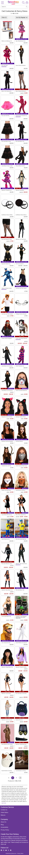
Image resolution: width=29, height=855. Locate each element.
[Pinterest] (10, 850)
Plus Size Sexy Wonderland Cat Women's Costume (7, 65)
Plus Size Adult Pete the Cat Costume (21, 539)
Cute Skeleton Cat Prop (21, 770)
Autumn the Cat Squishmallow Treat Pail (21, 719)
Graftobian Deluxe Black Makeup (21, 214)
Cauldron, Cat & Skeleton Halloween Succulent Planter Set (21, 617)
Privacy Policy (5, 830)
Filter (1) (4, 17)
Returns (3, 815)
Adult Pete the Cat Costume (5, 539)
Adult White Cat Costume (21, 642)
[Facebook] (1, 850)
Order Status (4, 812)
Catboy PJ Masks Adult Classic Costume (7, 288)
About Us (3, 822)
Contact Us (4, 810)
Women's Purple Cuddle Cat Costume (21, 667)
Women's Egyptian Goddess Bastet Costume (21, 190)
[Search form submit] (26, 6)
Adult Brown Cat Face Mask (20, 490)
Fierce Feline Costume (20, 65)
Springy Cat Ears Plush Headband (21, 416)
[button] (27, 3)
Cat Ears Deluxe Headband (19, 441)
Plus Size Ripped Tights (7, 239)
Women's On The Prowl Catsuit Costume (21, 239)
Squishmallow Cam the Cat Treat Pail (7, 770)
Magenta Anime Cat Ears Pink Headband (7, 416)
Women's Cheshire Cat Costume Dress (6, 190)
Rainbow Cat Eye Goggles (7, 441)
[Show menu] (2, 3)
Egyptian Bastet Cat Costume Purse (6, 263)
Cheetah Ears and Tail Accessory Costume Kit (7, 465)
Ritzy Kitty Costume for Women (21, 514)
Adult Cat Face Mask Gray (21, 465)
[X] (8, 850)
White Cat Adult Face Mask (6, 490)
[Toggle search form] (23, 3)
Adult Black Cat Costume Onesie (7, 390)
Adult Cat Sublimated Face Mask (21, 390)
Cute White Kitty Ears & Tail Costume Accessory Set (7, 514)
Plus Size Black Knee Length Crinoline (6, 141)
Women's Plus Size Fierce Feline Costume (21, 563)
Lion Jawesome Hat (6, 642)
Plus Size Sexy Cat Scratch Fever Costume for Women (21, 693)
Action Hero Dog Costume (21, 338)
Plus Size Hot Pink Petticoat (5, 115)
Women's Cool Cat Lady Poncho (7, 719)
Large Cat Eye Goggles (7, 338)
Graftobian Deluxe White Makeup (7, 214)
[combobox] (13, 6)
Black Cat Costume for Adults (6, 91)
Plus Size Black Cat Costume (20, 141)
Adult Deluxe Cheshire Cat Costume (21, 115)
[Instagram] (3, 850)
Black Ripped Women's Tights (21, 91)
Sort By (20, 17)
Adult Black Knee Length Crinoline (7, 165)
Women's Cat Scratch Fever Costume (6, 693)
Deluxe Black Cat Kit (20, 165)
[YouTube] (6, 850)
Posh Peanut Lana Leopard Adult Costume (7, 744)
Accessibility (4, 827)
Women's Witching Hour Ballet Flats (21, 744)
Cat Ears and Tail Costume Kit (21, 288)
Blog (2, 824)
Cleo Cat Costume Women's (20, 263)
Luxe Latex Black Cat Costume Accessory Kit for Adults (7, 616)
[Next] (20, 777)
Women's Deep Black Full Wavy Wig (7, 667)
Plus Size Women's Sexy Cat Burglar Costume (7, 563)
